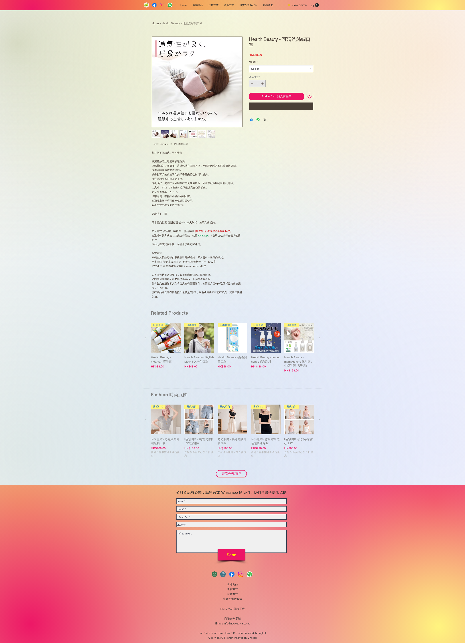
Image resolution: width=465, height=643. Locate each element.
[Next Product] (319, 337)
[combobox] (281, 68)
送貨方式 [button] (232, 589)
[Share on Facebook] (251, 120)
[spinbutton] (257, 83)
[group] (232, 354)
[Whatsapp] (170, 5)
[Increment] (262, 83)
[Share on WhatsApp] (258, 120)
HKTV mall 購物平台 (232, 608)
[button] (213, 5)
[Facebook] (154, 5)
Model (253, 61)
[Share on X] (265, 120)
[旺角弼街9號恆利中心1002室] (223, 574)
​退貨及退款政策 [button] (232, 599)
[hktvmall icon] (146, 5)
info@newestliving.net (237, 623)
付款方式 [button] (232, 594)
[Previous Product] (145, 337)
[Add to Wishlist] (309, 96)
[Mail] (214, 574)
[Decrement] (251, 83)
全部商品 (232, 584)
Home (155, 23)
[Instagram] (162, 5)
